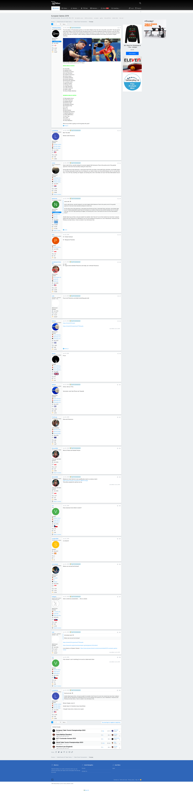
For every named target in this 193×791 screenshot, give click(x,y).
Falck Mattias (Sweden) (64, 734)
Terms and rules (123, 779)
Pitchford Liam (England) (64, 746)
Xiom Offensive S (58, 366)
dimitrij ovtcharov (89, 18)
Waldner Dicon (57, 518)
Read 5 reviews (57, 472)
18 (65, 744)
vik (53, 505)
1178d (115, 743)
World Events (59, 744)
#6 (120, 262)
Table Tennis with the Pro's (62, 736)
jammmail (116, 730)
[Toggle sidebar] (141, 11)
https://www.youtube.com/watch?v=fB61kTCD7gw (75, 480)
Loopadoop (55, 130)
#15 (120, 538)
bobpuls (54, 596)
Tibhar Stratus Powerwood (60, 247)
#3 (120, 163)
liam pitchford (107, 18)
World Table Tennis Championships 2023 (69, 742)
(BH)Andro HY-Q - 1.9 (59, 336)
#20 (120, 690)
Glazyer (55, 581)
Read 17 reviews (57, 230)
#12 (120, 448)
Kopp (115, 742)
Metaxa (54, 321)
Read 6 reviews (57, 628)
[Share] (118, 28)
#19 (120, 657)
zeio (53, 296)
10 (60, 24)
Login (113, 768)
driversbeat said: (68, 635)
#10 (120, 384)
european (96, 18)
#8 (120, 321)
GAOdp (115, 734)
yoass (53, 163)
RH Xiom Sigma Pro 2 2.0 (59, 146)
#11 (120, 417)
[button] (68, 8)
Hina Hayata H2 (57, 277)
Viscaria (55, 578)
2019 (72, 18)
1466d (115, 735)
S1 (54, 579)
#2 (120, 130)
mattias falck (115, 18)
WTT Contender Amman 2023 (66, 738)
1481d (115, 747)
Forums (83, 768)
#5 (120, 234)
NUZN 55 (56, 279)
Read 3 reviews (57, 534)
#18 (120, 632)
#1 (120, 27)
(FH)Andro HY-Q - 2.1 (59, 338)
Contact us (84, 771)
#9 (120, 353)
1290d (115, 739)
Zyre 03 (55, 216)
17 (64, 744)
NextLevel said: (67, 693)
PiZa (53, 234)
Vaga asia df (56, 522)
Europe (58, 732)
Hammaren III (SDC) (58, 178)
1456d (115, 731)
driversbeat (55, 564)
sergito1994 (55, 538)
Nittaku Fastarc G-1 (58, 180)
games (101, 18)
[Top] (139, 780)
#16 (120, 564)
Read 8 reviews (57, 194)
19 (67, 744)
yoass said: (66, 201)
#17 (120, 596)
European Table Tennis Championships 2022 (70, 730)
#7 (120, 296)
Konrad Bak (55, 448)
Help (136, 779)
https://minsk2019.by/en (69, 323)
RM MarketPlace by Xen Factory (62, 783)
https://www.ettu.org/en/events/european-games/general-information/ (80, 645)
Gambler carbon (57, 144)
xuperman (56, 613)
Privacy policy (131, 779)
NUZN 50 (56, 281)
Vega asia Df (57, 520)
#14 (120, 505)
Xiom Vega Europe (58, 369)
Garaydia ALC (57, 214)
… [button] (58, 24)
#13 (120, 477)
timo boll (121, 18)
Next (64, 24)
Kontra (53, 353)
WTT (57, 740)
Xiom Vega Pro (57, 368)
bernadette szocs (79, 18)
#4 (120, 198)
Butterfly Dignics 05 (58, 431)
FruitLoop (54, 417)
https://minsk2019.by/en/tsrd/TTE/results (73, 326)
